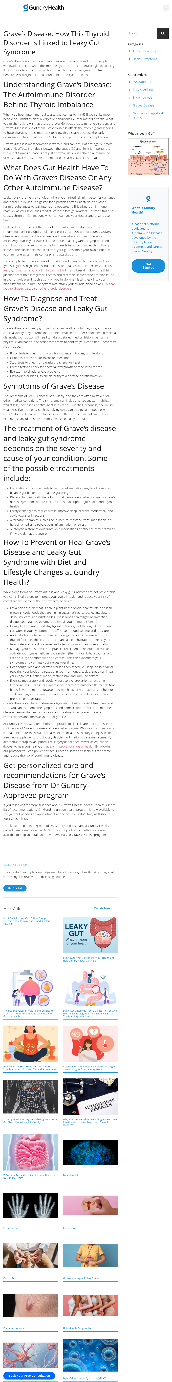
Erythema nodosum (14, 1328)
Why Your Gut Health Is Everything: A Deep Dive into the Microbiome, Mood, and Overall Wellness (90, 1122)
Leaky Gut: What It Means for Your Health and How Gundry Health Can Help (89, 959)
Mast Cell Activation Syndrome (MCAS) (84, 1378)
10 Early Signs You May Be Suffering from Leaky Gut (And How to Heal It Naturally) (30, 1121)
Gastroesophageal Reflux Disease (81, 1278)
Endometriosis (71, 1228)
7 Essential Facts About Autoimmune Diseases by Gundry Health (29, 1177)
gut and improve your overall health (69, 746)
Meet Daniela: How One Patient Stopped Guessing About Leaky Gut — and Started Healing (26, 921)
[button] (166, 8)
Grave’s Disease (12, 1278)
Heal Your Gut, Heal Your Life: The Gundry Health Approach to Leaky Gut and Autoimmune (30, 1068)
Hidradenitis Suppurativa (77, 1328)
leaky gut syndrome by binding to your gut (32, 270)
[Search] (163, 33)
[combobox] (142, 33)
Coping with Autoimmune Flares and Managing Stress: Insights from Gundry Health (89, 1068)
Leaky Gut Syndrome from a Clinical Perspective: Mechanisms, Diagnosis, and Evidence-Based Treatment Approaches (90, 1013)
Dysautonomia (71, 1175)
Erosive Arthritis (12, 1228)
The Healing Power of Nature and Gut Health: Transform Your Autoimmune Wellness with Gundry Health (28, 1013)
